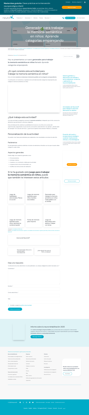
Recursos (46, 363)
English (30, 408)
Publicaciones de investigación (50, 369)
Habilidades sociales (12, 379)
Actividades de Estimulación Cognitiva (19, 230)
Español (26, 408)
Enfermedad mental (12, 366)
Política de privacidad (40, 402)
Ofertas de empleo (72, 181)
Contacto (68, 2)
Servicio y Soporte (76, 2)
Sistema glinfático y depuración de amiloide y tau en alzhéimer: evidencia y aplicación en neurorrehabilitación (71, 79)
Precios (41, 18)
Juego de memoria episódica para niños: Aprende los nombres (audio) (15, 222)
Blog (27, 373)
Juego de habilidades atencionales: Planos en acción (15, 197)
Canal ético (28, 380)
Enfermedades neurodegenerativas (15, 356)
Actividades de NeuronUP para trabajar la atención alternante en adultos (71, 108)
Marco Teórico (29, 375)
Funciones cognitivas (12, 374)
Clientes (35, 18)
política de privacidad (26, 305)
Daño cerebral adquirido (13, 361)
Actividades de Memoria (17, 229)
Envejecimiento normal (12, 368)
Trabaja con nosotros (30, 366)
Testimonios (46, 356)
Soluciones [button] (27, 18)
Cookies (52, 402)
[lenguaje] (85, 2)
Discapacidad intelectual (13, 363)
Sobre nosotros (29, 356)
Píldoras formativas (48, 361)
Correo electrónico (13, 292)
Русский (60, 408)
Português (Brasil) (42, 408)
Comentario (11, 268)
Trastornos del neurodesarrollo (14, 359)
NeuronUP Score (47, 374)
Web (9, 299)
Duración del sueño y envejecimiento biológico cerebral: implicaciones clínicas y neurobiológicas (71, 137)
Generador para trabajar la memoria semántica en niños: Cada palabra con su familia (51, 198)
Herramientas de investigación (50, 372)
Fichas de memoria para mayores (33, 220)
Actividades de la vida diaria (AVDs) (15, 376)
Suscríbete (67, 373)
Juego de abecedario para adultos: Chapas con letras (50, 222)
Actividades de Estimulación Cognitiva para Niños (38, 230)
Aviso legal (48, 402)
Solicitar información (70, 18)
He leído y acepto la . (21, 305)
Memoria (50, 230)
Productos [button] (19, 18)
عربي (64, 408)
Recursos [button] (47, 18)
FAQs (27, 368)
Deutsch (55, 408)
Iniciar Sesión (81, 18)
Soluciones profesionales (31, 359)
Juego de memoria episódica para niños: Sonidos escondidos (33, 197)
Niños (53, 230)
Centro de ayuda (47, 359)
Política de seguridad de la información (34, 378)
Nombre (10, 286)
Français (50, 408)
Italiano (35, 408)
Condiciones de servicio (60, 402)
